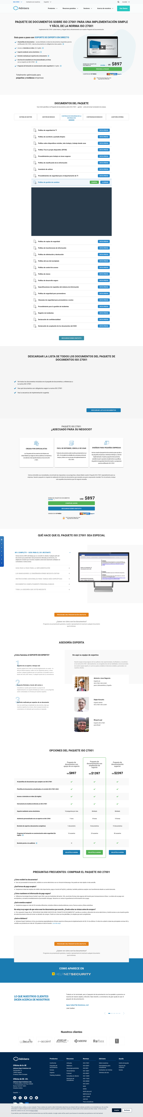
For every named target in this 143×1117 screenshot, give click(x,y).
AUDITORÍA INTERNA (117, 117)
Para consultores (88, 1102)
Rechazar (127, 1110)
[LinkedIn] (14, 1098)
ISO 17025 (86, 1078)
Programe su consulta (101, 689)
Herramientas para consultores (104, 1066)
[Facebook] (25, 1098)
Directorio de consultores (70, 1079)
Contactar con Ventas (105, 1070)
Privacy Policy (34, 1110)
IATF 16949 (86, 1096)
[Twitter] (20, 1098)
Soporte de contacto (122, 1066)
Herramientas (71, 1071)
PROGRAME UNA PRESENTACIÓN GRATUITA (71, 614)
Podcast (69, 1073)
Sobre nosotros (103, 1063)
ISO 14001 (86, 1071)
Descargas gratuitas (73, 1068)
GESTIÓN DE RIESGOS (48, 117)
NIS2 (84, 1086)
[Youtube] (31, 1098)
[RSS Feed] (36, 1098)
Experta (52, 1072)
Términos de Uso (104, 1072)
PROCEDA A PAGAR (102, 69)
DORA (85, 1089)
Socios (121, 1070)
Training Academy (55, 1075)
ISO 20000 (86, 1081)
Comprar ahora (71, 503)
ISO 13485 (86, 1076)
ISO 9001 (86, 1068)
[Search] (118, 2)
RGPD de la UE (87, 1091)
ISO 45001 (86, 1073)
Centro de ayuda (124, 1063)
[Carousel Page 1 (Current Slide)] (109, 1013)
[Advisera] (21, 8)
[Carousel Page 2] (112, 1013)
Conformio (53, 1063)
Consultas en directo (73, 1076)
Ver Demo (123, 8)
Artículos (69, 1063)
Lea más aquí (56, 923)
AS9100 (85, 1099)
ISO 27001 (86, 1063)
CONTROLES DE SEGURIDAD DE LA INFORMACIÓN (71, 117)
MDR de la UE (87, 1094)
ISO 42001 (86, 1065)
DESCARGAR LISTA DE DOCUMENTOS (103, 410)
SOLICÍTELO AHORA (71, 852)
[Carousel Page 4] (117, 1013)
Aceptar (116, 1110)
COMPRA (94, 182)
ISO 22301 (86, 1083)
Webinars (69, 1065)
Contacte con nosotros (33, 2)
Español (103, 65)
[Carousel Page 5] (119, 1013)
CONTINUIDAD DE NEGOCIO (94, 117)
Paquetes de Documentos (53, 1066)
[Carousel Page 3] (114, 1013)
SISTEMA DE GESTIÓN (25, 117)
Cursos (52, 1070)
